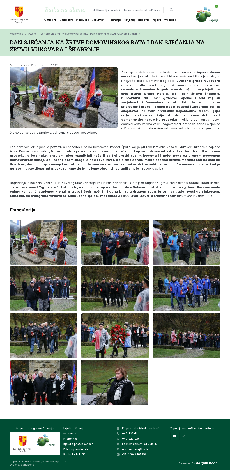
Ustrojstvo (66, 20)
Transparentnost (136, 10)
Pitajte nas (70, 439)
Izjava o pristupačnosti (78, 444)
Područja (115, 20)
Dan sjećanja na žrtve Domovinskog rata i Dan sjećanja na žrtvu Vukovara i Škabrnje (90, 33)
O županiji (50, 20)
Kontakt (116, 10)
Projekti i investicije (163, 20)
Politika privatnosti (75, 449)
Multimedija (101, 10)
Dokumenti (99, 20)
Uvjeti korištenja (73, 428)
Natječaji (129, 20)
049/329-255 (131, 439)
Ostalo (32, 33)
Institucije (82, 20)
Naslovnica (16, 33)
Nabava (143, 20)
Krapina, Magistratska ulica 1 (140, 428)
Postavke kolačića (75, 454)
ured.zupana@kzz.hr (135, 449)
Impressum (70, 433)
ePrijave (154, 10)
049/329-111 (129, 433)
